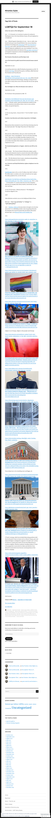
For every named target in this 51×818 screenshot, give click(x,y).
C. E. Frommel (30, 611)
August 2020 (9, 778)
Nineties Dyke (11, 11)
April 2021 (8, 766)
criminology (21, 44)
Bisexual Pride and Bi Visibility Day (23, 212)
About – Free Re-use (10, 801)
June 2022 (8, 742)
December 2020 (10, 771)
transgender (8, 708)
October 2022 (9, 735)
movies (35, 609)
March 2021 (9, 768)
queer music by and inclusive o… (30, 681)
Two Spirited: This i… (14, 677)
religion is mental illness (26, 615)
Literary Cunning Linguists (13, 723)
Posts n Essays (8, 804)
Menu (43, 11)
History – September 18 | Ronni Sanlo (22, 599)
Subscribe (8, 638)
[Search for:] (20, 691)
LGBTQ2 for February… (14, 681)
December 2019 (10, 787)
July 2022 (8, 740)
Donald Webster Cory (13, 612)
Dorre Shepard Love (21, 612)
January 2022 (9, 750)
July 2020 (8, 780)
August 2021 (9, 759)
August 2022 (9, 738)
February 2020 (9, 784)
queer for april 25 (10, 721)
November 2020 (10, 773)
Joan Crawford (24, 613)
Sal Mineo (33, 615)
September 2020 (10, 777)
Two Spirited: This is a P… (28, 669)
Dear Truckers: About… (14, 673)
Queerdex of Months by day (12, 807)
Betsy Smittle (17, 611)
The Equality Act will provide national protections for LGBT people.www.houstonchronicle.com (21, 502)
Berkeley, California (13, 207)
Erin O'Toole (35, 612)
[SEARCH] (37, 691)
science (34, 704)
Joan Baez (19, 613)
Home (6, 795)
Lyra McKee (29, 613)
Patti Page (11, 71)
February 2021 (9, 770)
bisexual (23, 609)
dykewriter (9, 609)
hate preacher (13, 613)
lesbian (28, 609)
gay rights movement (32, 50)
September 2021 (10, 757)
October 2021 (9, 756)
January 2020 (9, 785)
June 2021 (8, 763)
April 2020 (8, 782)
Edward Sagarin (29, 612)
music (6, 611)
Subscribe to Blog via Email (14, 625)
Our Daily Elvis (8, 606)
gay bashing (7, 613)
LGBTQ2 (32, 609)
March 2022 (9, 747)
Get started (36, 1)
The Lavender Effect (10, 603)
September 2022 (10, 736)
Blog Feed (7, 798)
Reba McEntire (17, 615)
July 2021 (8, 761)
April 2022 (8, 745)
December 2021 (10, 752)
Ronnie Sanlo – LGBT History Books (13, 810)
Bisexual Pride (24, 611)
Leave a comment (20, 616)
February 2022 (9, 749)
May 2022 (8, 743)
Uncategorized (11, 611)
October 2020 (9, 775)
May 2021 (8, 764)
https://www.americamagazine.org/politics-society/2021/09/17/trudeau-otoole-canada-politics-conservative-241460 (21, 554)
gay (26, 609)
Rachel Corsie (11, 615)
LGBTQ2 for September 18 (18, 27)
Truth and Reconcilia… (14, 666)
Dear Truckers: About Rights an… (30, 666)
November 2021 (10, 754)
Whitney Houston (11, 616)
